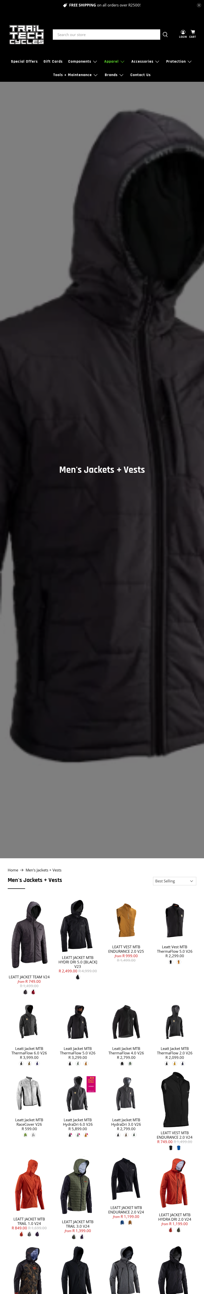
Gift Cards (53, 61)
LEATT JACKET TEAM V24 (29, 976)
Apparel (111, 61)
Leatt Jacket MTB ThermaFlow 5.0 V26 (78, 1050)
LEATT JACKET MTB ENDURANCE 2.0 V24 (126, 1209)
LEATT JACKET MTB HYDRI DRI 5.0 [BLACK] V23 (77, 962)
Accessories (142, 61)
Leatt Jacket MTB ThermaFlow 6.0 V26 (29, 1050)
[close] (199, 5)
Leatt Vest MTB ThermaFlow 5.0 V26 (175, 949)
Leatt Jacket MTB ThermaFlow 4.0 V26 (126, 1050)
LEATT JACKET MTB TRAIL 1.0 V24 (29, 1221)
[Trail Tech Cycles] (26, 34)
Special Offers (24, 61)
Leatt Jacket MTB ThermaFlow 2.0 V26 (175, 1050)
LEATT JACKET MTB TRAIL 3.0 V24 (78, 1224)
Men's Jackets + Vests (43, 870)
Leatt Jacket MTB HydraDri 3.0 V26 (126, 1122)
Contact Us (140, 75)
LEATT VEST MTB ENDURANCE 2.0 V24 (175, 1135)
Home (13, 870)
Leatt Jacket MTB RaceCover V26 (29, 1122)
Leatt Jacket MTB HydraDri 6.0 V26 (78, 1122)
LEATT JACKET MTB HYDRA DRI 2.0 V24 (174, 1217)
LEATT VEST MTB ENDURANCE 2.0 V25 (126, 949)
